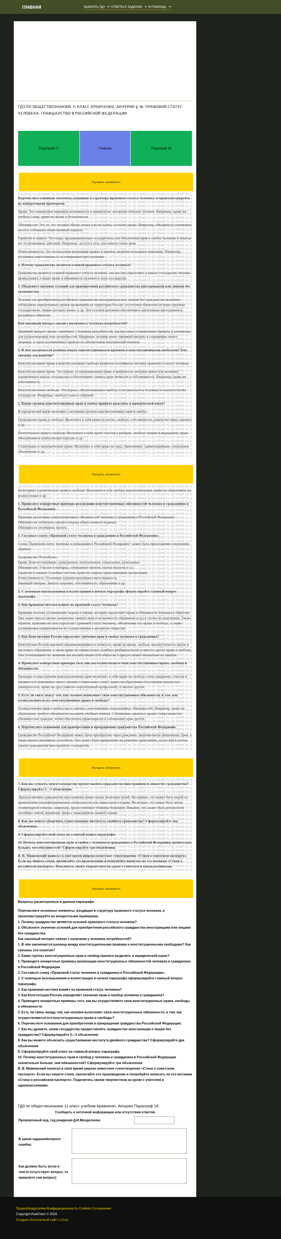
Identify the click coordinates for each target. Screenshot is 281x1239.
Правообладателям (31, 1208)
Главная (31, 6)
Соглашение (101, 1208)
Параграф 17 (49, 148)
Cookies (85, 1208)
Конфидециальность (62, 1208)
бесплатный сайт (43, 1219)
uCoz (64, 1219)
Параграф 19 (161, 148)
